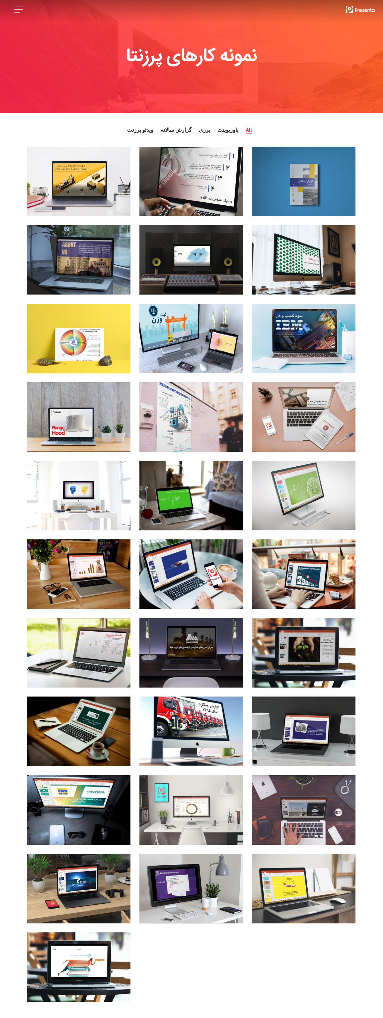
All (249, 130)
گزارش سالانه (176, 130)
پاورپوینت (228, 130)
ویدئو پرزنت (140, 130)
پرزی (204, 130)
